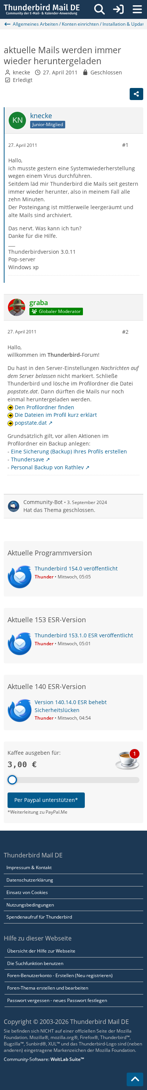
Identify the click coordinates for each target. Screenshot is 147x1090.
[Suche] (99, 9)
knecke (21, 72)
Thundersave (27, 459)
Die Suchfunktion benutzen (35, 963)
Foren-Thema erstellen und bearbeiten (47, 988)
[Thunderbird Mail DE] (41, 9)
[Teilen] (136, 94)
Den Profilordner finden (44, 407)
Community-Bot (43, 502)
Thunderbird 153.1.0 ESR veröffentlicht (84, 635)
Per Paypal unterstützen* (46, 799)
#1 (125, 144)
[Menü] (137, 9)
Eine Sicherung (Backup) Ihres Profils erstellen (69, 451)
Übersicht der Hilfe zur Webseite (41, 951)
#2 (125, 331)
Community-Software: (44, 1059)
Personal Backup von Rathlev (47, 467)
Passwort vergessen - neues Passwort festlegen (57, 1000)
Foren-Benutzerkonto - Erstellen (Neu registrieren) (60, 975)
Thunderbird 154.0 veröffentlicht (76, 568)
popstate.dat (31, 422)
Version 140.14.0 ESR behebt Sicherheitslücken (71, 706)
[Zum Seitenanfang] (135, 1079)
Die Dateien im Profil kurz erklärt (56, 414)
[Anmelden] (118, 9)
